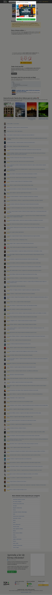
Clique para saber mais (26, 19)
